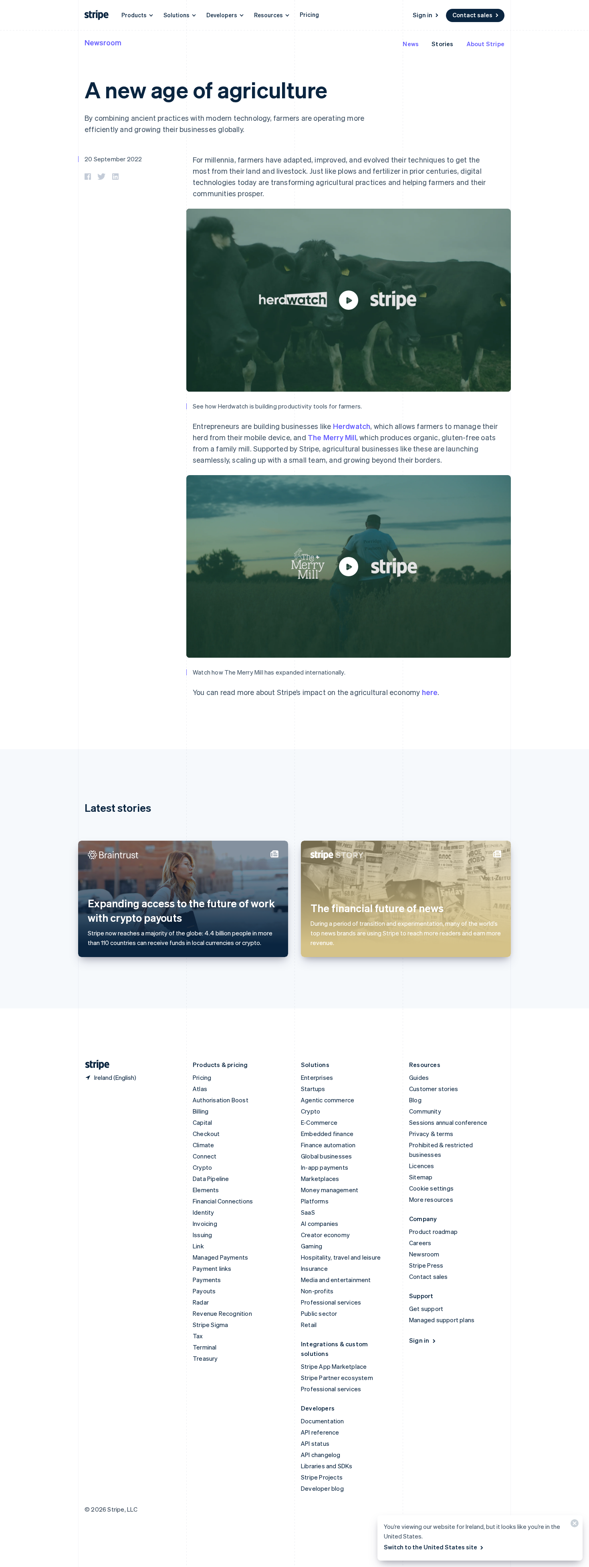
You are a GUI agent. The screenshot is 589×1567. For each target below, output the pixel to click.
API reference (320, 1432)
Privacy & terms (431, 1134)
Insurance (314, 1268)
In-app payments (324, 1167)
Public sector (319, 1313)
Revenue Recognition (222, 1313)
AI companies (319, 1223)
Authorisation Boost (220, 1100)
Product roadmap (433, 1232)
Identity (203, 1212)
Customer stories (433, 1089)
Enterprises (317, 1077)
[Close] (573, 1525)
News (411, 44)
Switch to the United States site (430, 1547)
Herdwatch (352, 426)
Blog (415, 1100)
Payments (207, 1280)
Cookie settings (431, 1188)
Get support (426, 1309)
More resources (431, 1199)
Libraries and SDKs (327, 1466)
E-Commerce (319, 1122)
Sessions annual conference (448, 1122)
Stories (442, 44)
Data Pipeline (211, 1179)
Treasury (205, 1358)
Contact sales (472, 15)
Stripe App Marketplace (334, 1366)
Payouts (204, 1291)
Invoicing (205, 1223)
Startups (313, 1089)
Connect (204, 1156)
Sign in (422, 15)
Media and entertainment (336, 1280)
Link (198, 1246)
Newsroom (103, 42)
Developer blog (322, 1488)
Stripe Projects (322, 1477)
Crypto (202, 1167)
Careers (420, 1243)
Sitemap (420, 1177)
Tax (198, 1336)
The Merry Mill (332, 437)
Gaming (311, 1246)
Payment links (212, 1268)
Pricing (309, 14)
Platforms (315, 1201)
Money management (329, 1190)
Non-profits (317, 1291)
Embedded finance (327, 1134)
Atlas (200, 1089)
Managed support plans (441, 1320)
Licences (421, 1166)
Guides (419, 1077)
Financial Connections (223, 1201)
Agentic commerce (327, 1100)
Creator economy (325, 1235)
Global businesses (326, 1156)
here (430, 692)
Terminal (205, 1347)
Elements (206, 1190)
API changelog (321, 1455)
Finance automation (328, 1145)
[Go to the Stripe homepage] (94, 1065)
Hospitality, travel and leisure (341, 1257)
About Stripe (485, 44)
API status (315, 1443)
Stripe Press (426, 1265)
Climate (203, 1145)
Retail (309, 1325)
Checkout (206, 1134)
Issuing (202, 1235)
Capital (202, 1122)
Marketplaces (320, 1179)
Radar (201, 1302)
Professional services (331, 1302)
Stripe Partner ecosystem (337, 1378)
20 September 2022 (113, 159)
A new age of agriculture (206, 89)
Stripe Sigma (210, 1325)
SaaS (308, 1212)
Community (425, 1111)
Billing (200, 1111)
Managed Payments (220, 1257)
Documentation (322, 1421)
